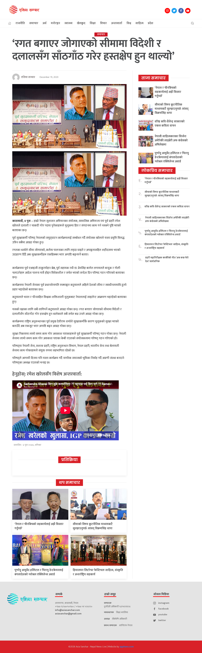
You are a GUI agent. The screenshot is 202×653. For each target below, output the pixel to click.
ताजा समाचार (153, 78)
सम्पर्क (58, 594)
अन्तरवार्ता (116, 23)
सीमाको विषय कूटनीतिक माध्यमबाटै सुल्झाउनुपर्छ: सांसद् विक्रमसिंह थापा (93, 526)
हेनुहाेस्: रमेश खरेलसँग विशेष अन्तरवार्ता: (47, 374)
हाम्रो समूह (110, 594)
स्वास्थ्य (68, 23)
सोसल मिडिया (161, 594)
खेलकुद (81, 23)
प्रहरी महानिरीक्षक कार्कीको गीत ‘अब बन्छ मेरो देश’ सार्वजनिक (167, 259)
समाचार (33, 23)
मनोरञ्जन (55, 23)
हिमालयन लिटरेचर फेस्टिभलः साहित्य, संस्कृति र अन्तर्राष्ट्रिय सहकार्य (98, 572)
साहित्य (139, 23)
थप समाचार (69, 482)
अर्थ (44, 23)
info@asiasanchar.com (67, 610)
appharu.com (127, 647)
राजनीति (20, 23)
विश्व (129, 23)
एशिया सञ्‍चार (28, 77)
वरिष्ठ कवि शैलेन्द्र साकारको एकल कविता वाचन (170, 123)
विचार (103, 23)
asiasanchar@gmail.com (68, 614)
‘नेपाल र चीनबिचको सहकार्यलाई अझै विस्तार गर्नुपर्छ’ (38, 526)
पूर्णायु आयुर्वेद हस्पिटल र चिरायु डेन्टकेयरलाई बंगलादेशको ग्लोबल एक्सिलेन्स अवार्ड (38, 572)
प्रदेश (150, 23)
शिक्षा (93, 23)
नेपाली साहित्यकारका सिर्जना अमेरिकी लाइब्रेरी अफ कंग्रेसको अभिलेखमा (171, 140)
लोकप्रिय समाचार (157, 170)
